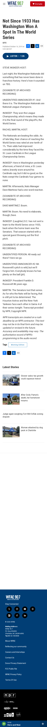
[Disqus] (23, 488)
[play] (4, 723)
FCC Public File (11, 669)
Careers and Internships (15, 652)
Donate (38, 4)
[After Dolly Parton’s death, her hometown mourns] (11, 399)
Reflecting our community (16, 647)
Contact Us (9, 658)
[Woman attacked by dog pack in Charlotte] (11, 431)
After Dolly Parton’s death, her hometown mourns (30, 398)
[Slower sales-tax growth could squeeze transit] (11, 380)
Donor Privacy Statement (15, 663)
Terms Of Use (11, 680)
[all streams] (43, 724)
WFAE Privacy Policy (13, 674)
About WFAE (10, 641)
